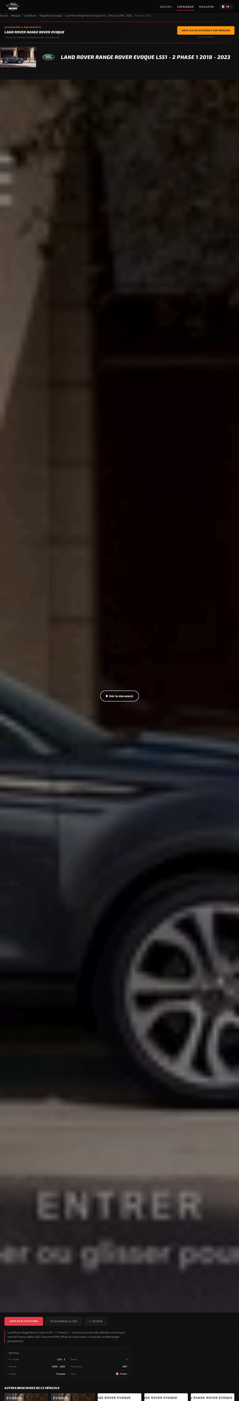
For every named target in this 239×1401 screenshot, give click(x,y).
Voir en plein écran (24, 1321)
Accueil (166, 6)
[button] (119, 696)
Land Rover (30, 15)
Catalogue (185, 6)
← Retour (96, 1321)
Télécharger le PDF (63, 1321)
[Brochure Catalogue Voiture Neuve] (13, 6)
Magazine (206, 6)
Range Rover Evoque (51, 15)
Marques (16, 15)
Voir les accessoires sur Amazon (206, 30)
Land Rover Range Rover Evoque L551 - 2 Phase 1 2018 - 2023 (98, 15)
